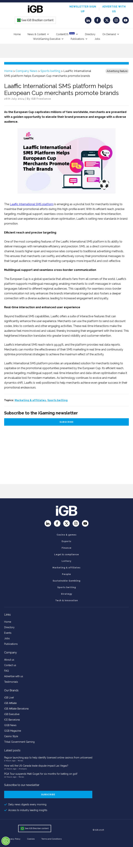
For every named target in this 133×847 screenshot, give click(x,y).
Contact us (10, 665)
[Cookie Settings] (5, 841)
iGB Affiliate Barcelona (16, 708)
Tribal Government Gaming (19, 741)
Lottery (66, 561)
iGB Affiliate (10, 703)
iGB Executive (11, 714)
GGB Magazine (12, 730)
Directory (90, 34)
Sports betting (50, 71)
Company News (26, 71)
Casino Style (11, 736)
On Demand (109, 34)
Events (7, 632)
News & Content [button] (37, 34)
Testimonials (11, 681)
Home (17, 34)
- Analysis (22, 769)
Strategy (66, 594)
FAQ (6, 670)
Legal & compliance (66, 554)
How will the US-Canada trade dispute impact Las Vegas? (36, 765)
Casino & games (67, 535)
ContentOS (65, 34)
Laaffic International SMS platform (32, 204)
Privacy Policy (14, 839)
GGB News (10, 725)
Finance (67, 548)
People (66, 574)
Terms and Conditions (51, 839)
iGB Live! (9, 697)
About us (9, 659)
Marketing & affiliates (30, 400)
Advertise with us (13, 676)
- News (19, 761)
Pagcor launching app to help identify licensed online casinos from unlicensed (48, 757)
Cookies (31, 839)
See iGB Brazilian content (35, 20)
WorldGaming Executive (46, 39)
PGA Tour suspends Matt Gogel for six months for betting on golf (40, 773)
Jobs (97, 39)
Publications (77, 39)
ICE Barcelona (12, 719)
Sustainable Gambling (66, 581)
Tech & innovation (66, 600)
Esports (66, 541)
